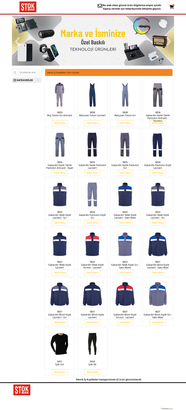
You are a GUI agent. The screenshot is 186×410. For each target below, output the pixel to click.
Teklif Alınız (60, 123)
